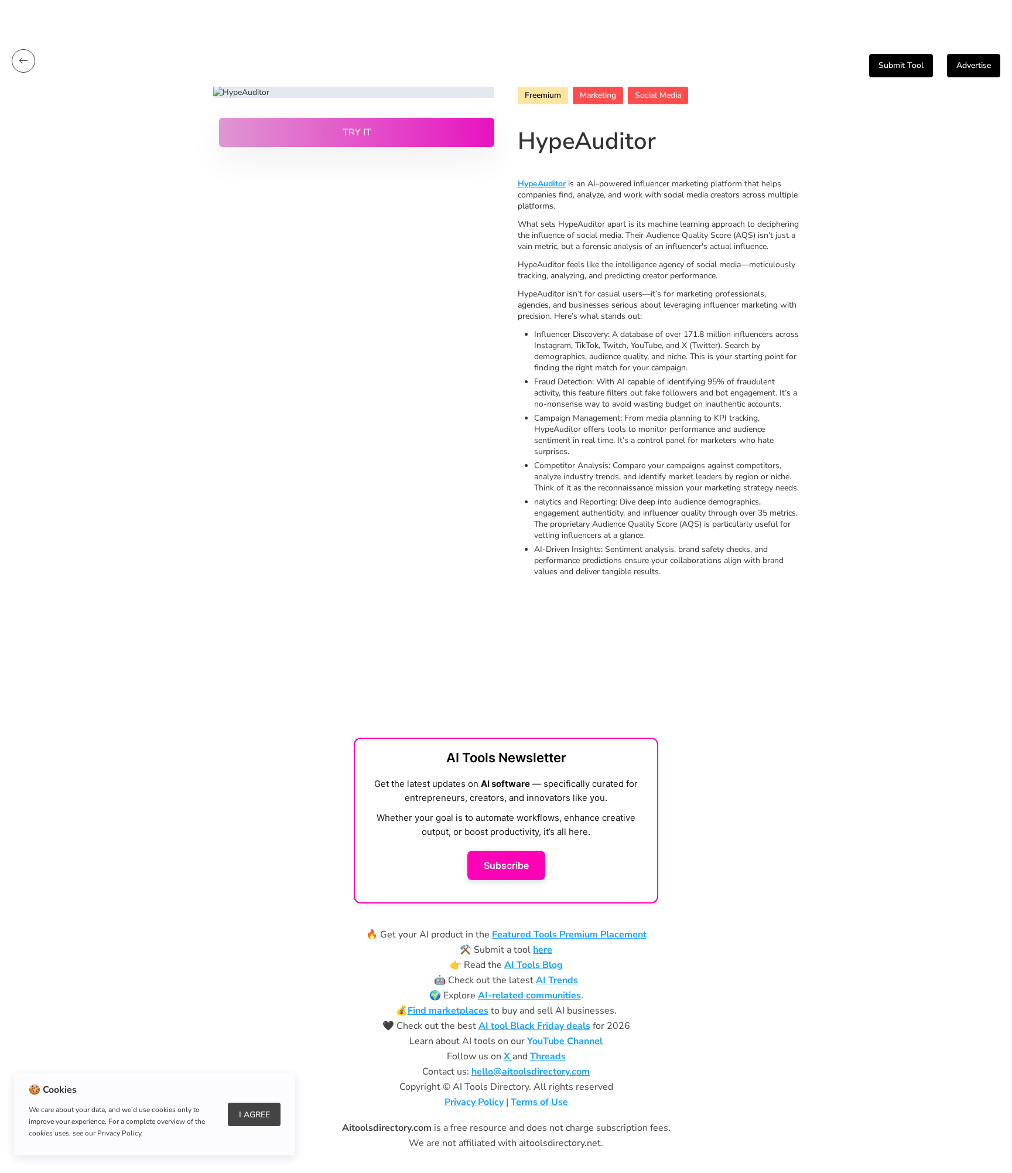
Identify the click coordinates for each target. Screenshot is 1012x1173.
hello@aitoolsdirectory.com (530, 1071)
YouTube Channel (565, 1041)
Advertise (973, 65)
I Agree (254, 1114)
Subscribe (506, 865)
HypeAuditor (542, 183)
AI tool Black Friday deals (534, 1025)
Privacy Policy (474, 1102)
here (542, 949)
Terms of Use (539, 1102)
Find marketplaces (448, 1010)
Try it (357, 132)
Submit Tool (901, 65)
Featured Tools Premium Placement (569, 934)
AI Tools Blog (533, 965)
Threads (548, 1056)
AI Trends (557, 980)
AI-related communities (529, 995)
